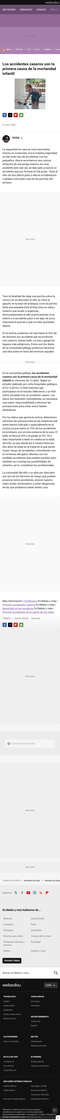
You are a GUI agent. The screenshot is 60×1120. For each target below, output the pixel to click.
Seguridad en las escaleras (18, 608)
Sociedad (35, 942)
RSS (40, 892)
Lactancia (8, 924)
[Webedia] (53, 2)
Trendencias (8, 1061)
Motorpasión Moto (39, 1046)
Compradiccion (9, 1070)
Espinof (34, 1025)
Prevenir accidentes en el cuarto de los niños (28, 612)
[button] (17, 138)
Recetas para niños (13, 936)
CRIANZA (41, 9)
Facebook (4, 115)
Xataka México (9, 1086)
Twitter (10, 115)
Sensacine (35, 1021)
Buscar (56, 973)
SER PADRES (9, 9)
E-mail (21, 115)
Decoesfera (8, 1066)
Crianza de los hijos (41, 936)
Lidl (28, 49)
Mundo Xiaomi (9, 1018)
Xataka (6, 1001)
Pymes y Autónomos (40, 1066)
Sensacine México (39, 1090)
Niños (8, 49)
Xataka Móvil (9, 1005)
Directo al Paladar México (14, 1099)
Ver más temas (12, 960)
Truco (37, 49)
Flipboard (16, 115)
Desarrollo (36, 930)
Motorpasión (36, 1041)
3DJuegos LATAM (38, 1086)
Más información (33, 1117)
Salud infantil (21, 618)
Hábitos (47, 49)
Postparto (8, 930)
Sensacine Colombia (40, 1094)
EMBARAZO (26, 9)
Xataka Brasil (9, 1090)
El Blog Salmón (37, 1061)
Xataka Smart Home (12, 1014)
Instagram (34, 892)
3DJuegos (35, 1001)
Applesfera (8, 1010)
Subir (48, 985)
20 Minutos (30, 601)
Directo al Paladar (11, 1041)
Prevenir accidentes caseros (18, 604)
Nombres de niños (32, 880)
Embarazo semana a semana (13, 943)
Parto (33, 924)
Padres (6, 950)
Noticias (35, 618)
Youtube (28, 892)
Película (19, 49)
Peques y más (38, 950)
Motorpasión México (40, 1099)
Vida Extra (35, 1005)
